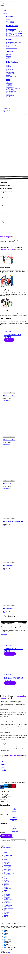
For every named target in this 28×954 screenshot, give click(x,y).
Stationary (10, 51)
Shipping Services (8, 856)
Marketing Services (4, 744)
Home (5, 852)
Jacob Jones (7, 892)
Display (9, 39)
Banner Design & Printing (6, 721)
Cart (5, 876)
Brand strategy (7, 874)
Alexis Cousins (7, 866)
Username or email (6, 840)
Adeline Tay (7, 863)
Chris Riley (6, 881)
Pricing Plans (7, 902)
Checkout (6, 879)
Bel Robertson (7, 870)
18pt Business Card (9, 565)
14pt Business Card (9, 396)
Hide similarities (9, 922)
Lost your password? (6, 847)
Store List (6, 913)
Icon (5, 891)
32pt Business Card (9, 440)
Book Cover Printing (5, 732)
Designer (6, 887)
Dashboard (6, 884)
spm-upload (6, 912)
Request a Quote (8, 855)
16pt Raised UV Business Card (13, 521)
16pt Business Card (9, 608)
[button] (14, 710)
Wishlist (3, 770)
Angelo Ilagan (7, 869)
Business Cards (12, 26)
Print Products (12, 62)
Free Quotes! (4, 634)
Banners (9, 16)
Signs (8, 80)
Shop (2, 761)
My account (7, 894)
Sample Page (7, 906)
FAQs (5, 890)
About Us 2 (6, 862)
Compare (12, 392)
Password (3, 843)
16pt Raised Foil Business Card (13, 484)
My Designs (7, 897)
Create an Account (9, 837)
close (9, 952)
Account (3, 764)
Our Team (6, 901)
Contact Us (6, 883)
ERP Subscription (8, 888)
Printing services (4, 709)
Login (2, 846)
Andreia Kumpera (8, 867)
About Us (6, 860)
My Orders (6, 898)
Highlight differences (10, 923)
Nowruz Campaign (8, 899)
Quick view (6, 392)
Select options (6, 400)
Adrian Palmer (7, 865)
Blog (5, 872)
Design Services (8, 885)
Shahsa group (15, 831)
